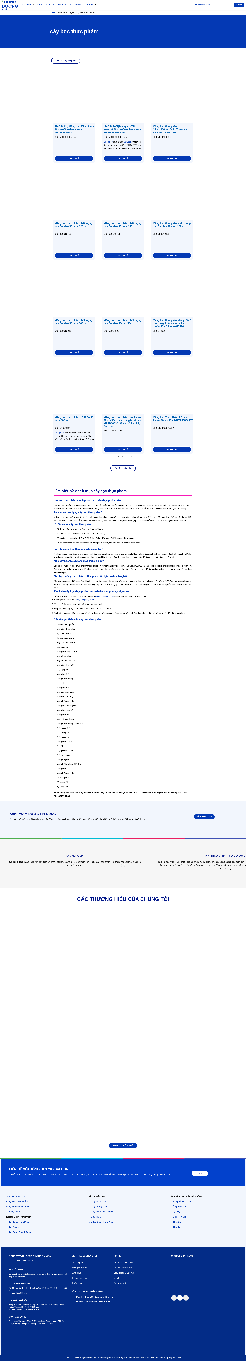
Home (52, 12)
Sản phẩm (27, 5)
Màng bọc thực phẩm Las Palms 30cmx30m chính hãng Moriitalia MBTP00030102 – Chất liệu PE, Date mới (122, 422)
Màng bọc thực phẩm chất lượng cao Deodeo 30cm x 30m (122, 322)
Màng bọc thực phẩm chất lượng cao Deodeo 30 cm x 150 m (122, 225)
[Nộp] (229, 5)
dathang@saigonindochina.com (98, 1297)
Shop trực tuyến (45, 5)
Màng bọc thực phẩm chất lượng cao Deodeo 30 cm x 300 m (73, 322)
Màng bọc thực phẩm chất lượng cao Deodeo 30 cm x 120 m (73, 225)
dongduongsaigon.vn (104, 596)
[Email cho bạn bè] (180, 1298)
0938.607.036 (21, 1310)
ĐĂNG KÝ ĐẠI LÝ (64, 5)
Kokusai (127, 142)
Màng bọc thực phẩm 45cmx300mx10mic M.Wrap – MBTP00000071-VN (170, 129)
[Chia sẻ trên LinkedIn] (186, 1298)
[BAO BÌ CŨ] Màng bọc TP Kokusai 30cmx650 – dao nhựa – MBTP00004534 (74, 129)
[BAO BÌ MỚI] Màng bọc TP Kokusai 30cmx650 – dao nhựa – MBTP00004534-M (122, 129)
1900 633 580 (21, 1293)
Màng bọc (108, 142)
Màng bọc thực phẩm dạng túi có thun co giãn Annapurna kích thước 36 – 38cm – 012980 (172, 323)
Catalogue (79, 5)
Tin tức (90, 5)
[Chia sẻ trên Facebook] (174, 1298)
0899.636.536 (33, 1310)
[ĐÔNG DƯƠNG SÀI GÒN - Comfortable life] (10, 5)
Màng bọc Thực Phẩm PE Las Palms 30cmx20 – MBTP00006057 (173, 419)
